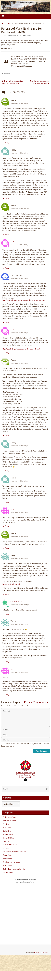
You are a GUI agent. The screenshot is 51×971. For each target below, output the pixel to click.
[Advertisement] (25, 912)
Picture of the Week (10, 845)
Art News (8, 23)
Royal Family (7, 855)
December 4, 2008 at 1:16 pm (19, 278)
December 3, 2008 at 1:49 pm (19, 103)
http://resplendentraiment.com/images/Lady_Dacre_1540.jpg (23, 300)
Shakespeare (7, 859)
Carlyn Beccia (16, 601)
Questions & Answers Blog (25, 775)
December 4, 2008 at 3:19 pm (19, 481)
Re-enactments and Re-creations (14, 852)
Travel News (7, 865)
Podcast (6, 848)
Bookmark (7, 73)
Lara (5, 35)
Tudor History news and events (14, 869)
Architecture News (9, 821)
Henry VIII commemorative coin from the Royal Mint (12, 82)
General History (8, 838)
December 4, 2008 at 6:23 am (19, 153)
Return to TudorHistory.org (25, 773)
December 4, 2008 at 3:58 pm (19, 537)
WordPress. (45, 953)
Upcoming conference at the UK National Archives (39, 82)
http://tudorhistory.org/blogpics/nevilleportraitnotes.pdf (21, 349)
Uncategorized (8, 872)
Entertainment (8, 834)
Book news (7, 827)
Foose (28, 702)
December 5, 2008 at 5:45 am (19, 624)
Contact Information (25, 777)
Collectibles (7, 831)
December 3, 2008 (15, 35)
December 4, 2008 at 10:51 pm (20, 605)
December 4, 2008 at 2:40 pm (19, 446)
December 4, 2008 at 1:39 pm (19, 333)
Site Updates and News (11, 862)
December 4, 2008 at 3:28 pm (19, 512)
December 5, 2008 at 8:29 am (19, 672)
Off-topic (6, 841)
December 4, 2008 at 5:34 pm (19, 558)
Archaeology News (9, 817)
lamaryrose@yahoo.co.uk (11, 584)
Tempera (36, 953)
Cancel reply (40, 702)
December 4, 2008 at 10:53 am (20, 209)
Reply (7, 142)
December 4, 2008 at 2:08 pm (19, 363)
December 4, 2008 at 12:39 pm (20, 245)
